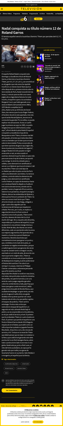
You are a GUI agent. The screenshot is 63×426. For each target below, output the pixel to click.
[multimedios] (31, 5)
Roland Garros (9, 368)
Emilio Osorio (52, 1)
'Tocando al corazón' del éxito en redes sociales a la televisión (52, 67)
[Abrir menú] (2, 9)
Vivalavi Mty (49, 14)
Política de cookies (39, 415)
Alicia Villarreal (45, 1)
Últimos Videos (7, 14)
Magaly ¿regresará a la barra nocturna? (51, 77)
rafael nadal (25, 364)
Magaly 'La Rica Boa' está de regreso (52, 99)
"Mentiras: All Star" (19, 1)
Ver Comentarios (11, 390)
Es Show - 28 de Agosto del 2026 (52, 55)
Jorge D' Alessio (27, 1)
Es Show (42, 14)
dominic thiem (21, 368)
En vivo (38, 19)
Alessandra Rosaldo (36, 1)
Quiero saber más (25, 422)
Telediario (25, 14)
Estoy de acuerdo (38, 422)
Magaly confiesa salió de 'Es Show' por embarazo (52, 88)
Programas (16, 14)
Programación (33, 14)
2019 (6, 373)
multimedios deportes (11, 364)
